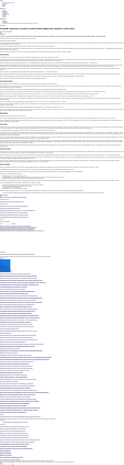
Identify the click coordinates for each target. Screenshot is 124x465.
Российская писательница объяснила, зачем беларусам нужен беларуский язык (17, 228)
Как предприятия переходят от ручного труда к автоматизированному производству (18, 295)
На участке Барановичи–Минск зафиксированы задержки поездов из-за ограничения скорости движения (24, 359)
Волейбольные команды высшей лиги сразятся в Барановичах (15, 403)
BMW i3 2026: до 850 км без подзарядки (9, 352)
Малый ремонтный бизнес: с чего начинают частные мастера (13, 374)
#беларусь (2, 194)
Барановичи (2, 8)
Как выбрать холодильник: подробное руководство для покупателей (15, 396)
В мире (4, 16)
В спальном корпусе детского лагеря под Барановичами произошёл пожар (17, 291)
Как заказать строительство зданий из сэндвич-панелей (13, 412)
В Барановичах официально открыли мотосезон (11, 372)
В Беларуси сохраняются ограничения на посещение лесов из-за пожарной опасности (20, 317)
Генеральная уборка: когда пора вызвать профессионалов (12, 341)
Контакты (5, 3)
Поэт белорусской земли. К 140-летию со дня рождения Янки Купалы (16, 448)
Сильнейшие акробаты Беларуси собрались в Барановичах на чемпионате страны (19, 284)
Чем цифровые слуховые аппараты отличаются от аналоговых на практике (16, 361)
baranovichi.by (3, 18)
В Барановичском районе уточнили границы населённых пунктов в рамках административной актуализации (25, 357)
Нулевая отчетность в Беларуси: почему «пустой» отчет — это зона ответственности (18, 319)
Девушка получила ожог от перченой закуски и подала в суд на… (14, 426)
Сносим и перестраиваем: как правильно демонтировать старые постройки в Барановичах (20, 439)
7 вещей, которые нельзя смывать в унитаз (9, 328)
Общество (5, 13)
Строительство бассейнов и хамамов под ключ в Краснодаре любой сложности (17, 385)
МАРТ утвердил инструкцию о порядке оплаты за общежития (14, 206)
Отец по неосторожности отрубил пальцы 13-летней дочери (14, 293)
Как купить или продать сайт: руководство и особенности (13, 405)
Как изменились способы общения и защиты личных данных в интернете (16, 324)
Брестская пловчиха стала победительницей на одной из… (13, 431)
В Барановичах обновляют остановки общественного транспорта (15, 388)
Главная (4, 10)
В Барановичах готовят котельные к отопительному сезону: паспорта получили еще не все (21, 280)
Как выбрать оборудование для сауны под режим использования (14, 437)
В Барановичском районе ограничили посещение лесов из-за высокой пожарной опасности (21, 297)
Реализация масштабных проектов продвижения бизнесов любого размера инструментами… (20, 416)
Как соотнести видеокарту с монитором (9, 381)
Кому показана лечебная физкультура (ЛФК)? (10, 348)
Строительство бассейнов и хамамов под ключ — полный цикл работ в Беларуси (19, 410)
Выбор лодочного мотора (5, 333)
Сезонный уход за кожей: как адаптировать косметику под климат (14, 370)
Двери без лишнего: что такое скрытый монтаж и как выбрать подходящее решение (18, 390)
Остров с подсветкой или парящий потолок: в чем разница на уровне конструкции (18, 227)
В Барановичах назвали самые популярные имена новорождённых (15, 313)
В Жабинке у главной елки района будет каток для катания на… (14, 433)
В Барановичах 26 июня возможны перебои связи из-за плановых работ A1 (17, 311)
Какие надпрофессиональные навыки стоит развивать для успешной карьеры (17, 304)
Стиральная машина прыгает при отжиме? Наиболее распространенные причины (18, 399)
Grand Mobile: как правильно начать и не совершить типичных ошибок (15, 355)
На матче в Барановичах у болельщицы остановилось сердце (14, 363)
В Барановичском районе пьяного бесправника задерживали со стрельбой (17, 346)
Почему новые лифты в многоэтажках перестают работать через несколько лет (17, 442)
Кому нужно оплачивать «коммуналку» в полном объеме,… (13, 428)
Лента (4, 5)
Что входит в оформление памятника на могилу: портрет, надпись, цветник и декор (18, 330)
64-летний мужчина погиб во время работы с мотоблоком (13, 286)
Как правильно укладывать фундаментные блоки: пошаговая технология (16, 366)
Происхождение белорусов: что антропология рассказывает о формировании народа (18, 308)
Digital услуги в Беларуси (6, 455)
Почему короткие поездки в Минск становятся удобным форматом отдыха (16, 337)
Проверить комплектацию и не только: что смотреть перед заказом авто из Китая (18, 379)
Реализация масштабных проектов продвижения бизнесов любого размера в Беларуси (20, 407)
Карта (4, 6)
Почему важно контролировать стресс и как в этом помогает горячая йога (16, 368)
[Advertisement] (39, 241)
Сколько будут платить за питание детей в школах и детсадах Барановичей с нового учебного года (22, 230)
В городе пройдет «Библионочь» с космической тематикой (13, 377)
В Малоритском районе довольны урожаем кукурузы (11, 201)
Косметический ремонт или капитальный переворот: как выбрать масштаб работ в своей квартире (22, 344)
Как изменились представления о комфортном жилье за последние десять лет (17, 326)
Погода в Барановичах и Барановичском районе (11, 457)
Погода (4, 15)
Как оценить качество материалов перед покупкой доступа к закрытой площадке (18, 300)
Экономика (5, 11)
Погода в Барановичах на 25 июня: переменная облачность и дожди (16, 306)
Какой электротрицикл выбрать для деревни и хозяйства (12, 289)
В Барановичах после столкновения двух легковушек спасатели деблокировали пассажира (21, 350)
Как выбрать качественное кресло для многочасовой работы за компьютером (17, 229)
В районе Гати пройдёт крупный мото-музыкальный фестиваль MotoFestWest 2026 (19, 315)
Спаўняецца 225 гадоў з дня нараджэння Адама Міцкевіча (13, 446)
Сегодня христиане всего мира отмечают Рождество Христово (14, 444)
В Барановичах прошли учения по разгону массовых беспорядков (15, 322)
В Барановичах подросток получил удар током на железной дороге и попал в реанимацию (21, 302)
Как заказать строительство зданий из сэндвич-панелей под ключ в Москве (16, 383)
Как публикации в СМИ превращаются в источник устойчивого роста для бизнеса (19, 401)
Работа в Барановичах (5, 450)
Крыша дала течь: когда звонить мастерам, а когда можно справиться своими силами (18, 339)
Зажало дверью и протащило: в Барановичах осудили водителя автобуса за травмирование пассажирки (24, 392)
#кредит (6, 194)
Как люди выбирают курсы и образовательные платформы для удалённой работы (18, 335)
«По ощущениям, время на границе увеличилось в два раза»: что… (15, 435)
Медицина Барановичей (5, 452)
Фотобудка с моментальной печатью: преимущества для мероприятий (15, 226)
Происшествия (6, 14)
